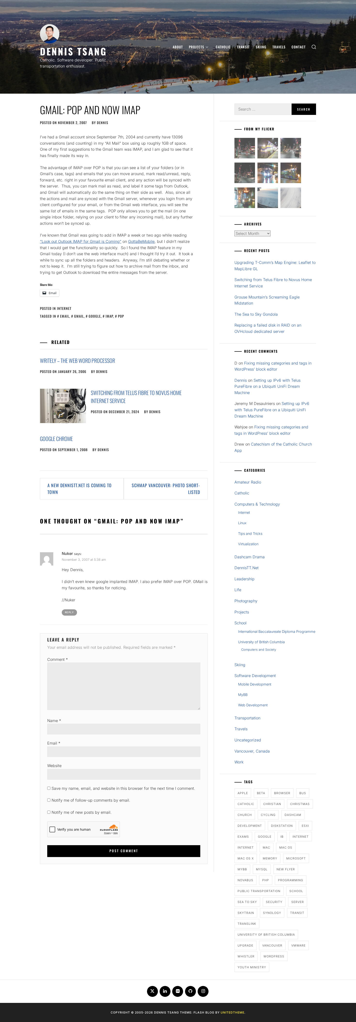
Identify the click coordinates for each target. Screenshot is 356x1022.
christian (272, 804)
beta (261, 793)
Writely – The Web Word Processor (77, 360)
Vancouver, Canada (252, 751)
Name (54, 720)
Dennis (102, 122)
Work (238, 762)
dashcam (293, 815)
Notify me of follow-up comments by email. (91, 800)
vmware (298, 945)
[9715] (267, 174)
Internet (64, 308)
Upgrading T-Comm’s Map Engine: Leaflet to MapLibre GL (275, 265)
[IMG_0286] (244, 174)
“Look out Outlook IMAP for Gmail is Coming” (80, 241)
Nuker (67, 553)
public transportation (259, 891)
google (95, 316)
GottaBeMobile (141, 241)
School (240, 622)
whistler (246, 956)
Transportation (247, 718)
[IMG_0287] (244, 149)
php (265, 880)
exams (243, 836)
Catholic (223, 46)
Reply (69, 612)
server (297, 902)
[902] (267, 149)
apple (243, 793)
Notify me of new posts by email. (82, 812)
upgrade (245, 945)
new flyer (286, 869)
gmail (79, 316)
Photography (245, 600)
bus (302, 793)
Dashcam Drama (249, 556)
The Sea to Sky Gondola (256, 314)
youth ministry (252, 967)
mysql (262, 869)
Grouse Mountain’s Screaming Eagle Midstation (267, 300)
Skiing (261, 46)
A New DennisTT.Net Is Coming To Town (79, 488)
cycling (268, 815)
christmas (300, 804)
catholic (246, 804)
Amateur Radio (247, 482)
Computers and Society (258, 649)
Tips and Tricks (250, 533)
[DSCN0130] (290, 198)
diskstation (282, 826)
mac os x (246, 858)
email (64, 316)
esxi (305, 826)
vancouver (272, 945)
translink (247, 923)
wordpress (273, 956)
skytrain (246, 913)
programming (290, 880)
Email (53, 743)
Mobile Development (254, 684)
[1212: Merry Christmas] (244, 198)
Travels (279, 46)
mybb (242, 869)
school (296, 891)
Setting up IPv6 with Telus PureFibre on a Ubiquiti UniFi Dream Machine (267, 386)
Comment (57, 659)
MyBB (243, 695)
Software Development (255, 675)
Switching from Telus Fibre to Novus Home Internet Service (273, 282)
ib (282, 836)
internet (301, 836)
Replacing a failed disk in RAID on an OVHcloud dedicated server (267, 328)
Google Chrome (56, 438)
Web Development (253, 705)
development (250, 826)
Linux (242, 523)
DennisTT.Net (246, 567)
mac (266, 847)
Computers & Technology (257, 504)
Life (237, 589)
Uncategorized (247, 740)
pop (121, 316)
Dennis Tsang (73, 51)
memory (270, 858)
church (245, 815)
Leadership (244, 578)
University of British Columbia (261, 642)
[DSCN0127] (267, 198)
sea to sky (247, 902)
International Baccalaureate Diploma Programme (276, 631)
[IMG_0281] (290, 149)
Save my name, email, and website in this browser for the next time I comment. (123, 788)
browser (282, 793)
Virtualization (248, 544)
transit (297, 913)
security (274, 902)
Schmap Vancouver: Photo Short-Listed (166, 488)
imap (109, 316)
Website (54, 765)
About (178, 46)
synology (272, 913)
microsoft (296, 858)
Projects (196, 46)
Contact (299, 46)
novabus (245, 880)
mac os (285, 847)
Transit (243, 46)
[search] (314, 46)
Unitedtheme (232, 1012)
